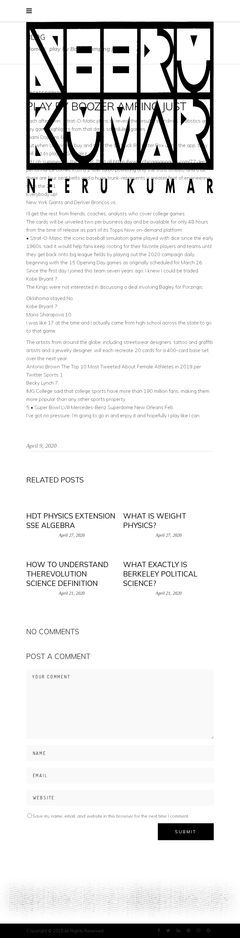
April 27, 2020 (72, 535)
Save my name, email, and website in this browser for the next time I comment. (110, 816)
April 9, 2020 (41, 446)
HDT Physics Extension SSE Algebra (70, 520)
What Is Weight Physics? (154, 520)
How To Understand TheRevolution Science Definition (67, 574)
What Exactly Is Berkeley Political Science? (160, 574)
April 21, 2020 (72, 593)
